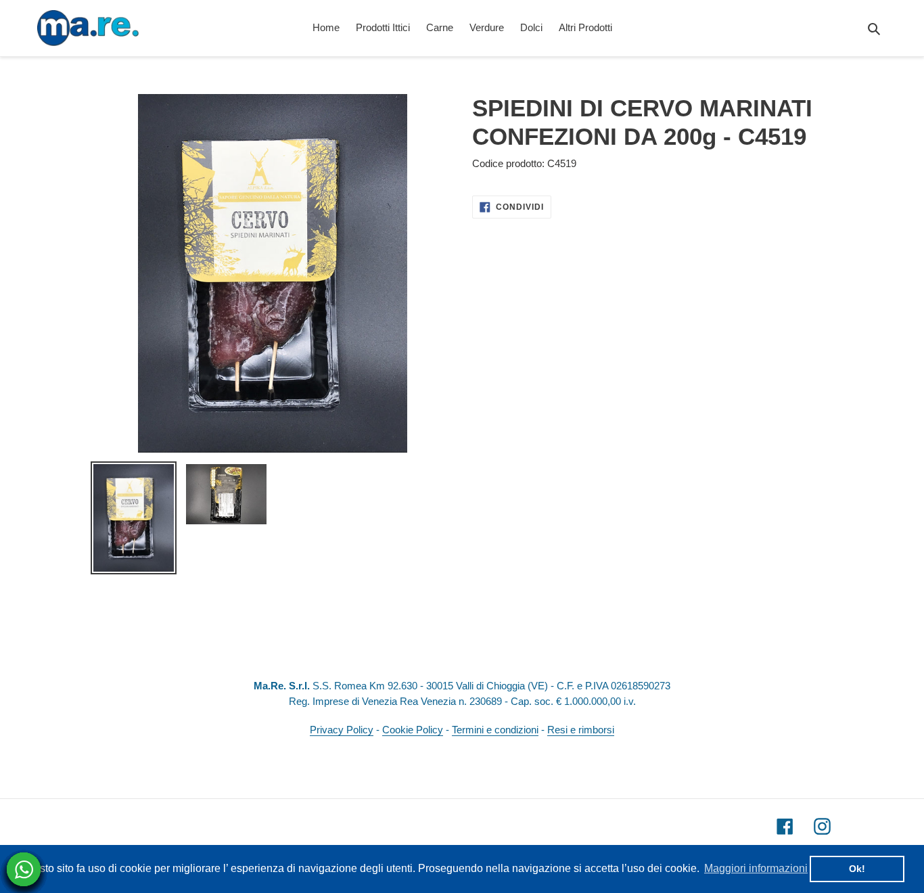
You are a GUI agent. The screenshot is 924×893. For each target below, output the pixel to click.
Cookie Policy (412, 729)
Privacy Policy (341, 729)
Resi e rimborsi (580, 729)
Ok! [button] (857, 868)
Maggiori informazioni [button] (756, 868)
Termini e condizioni (495, 729)
